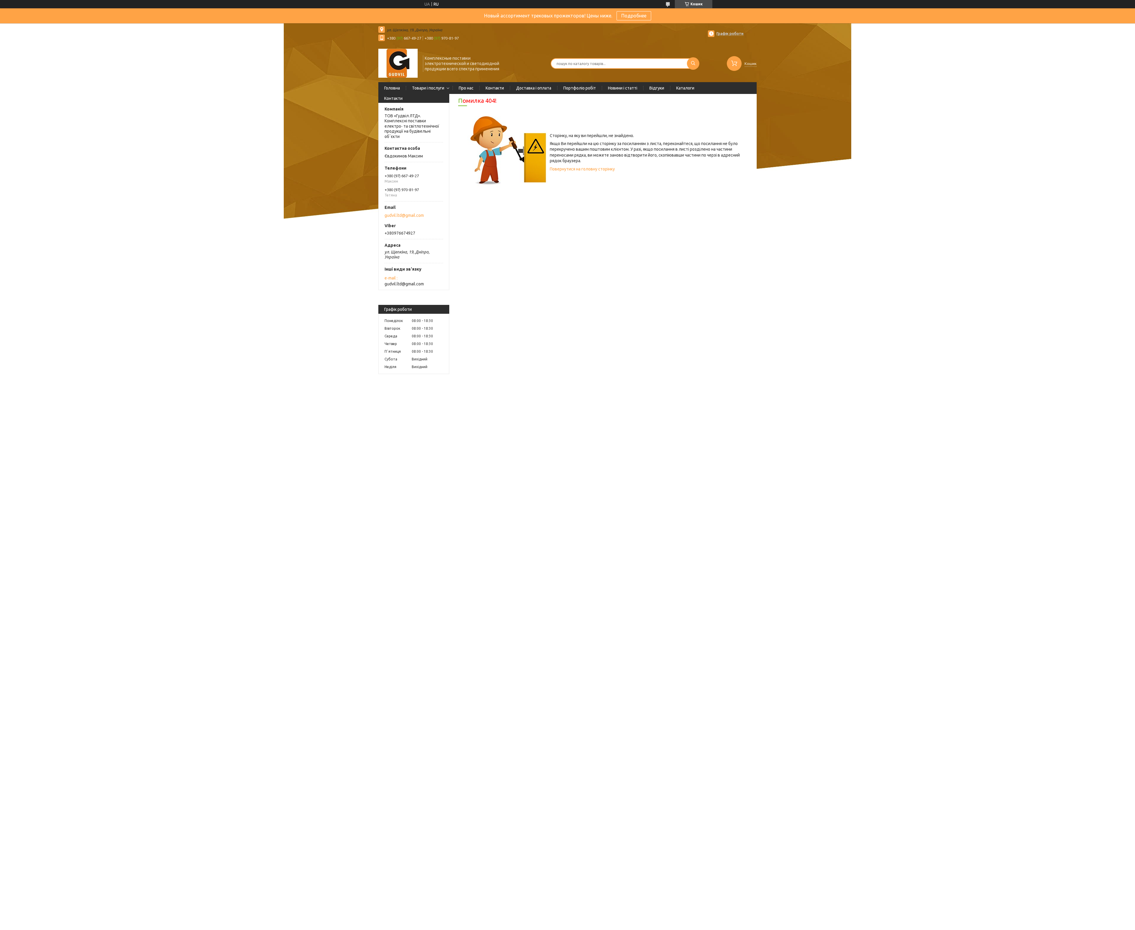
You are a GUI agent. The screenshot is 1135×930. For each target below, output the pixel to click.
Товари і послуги (428, 88)
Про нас (466, 88)
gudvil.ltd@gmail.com (404, 215)
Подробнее (633, 15)
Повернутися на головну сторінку (582, 169)
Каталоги (685, 88)
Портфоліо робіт (579, 88)
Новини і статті (622, 88)
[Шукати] (693, 63)
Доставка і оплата (533, 88)
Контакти (495, 88)
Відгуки (656, 88)
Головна (392, 88)
